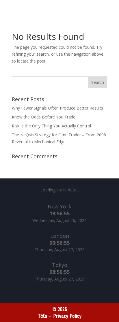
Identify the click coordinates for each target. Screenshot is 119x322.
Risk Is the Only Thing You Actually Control (52, 126)
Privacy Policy (67, 316)
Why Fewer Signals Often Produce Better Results (58, 108)
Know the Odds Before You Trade (43, 117)
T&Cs (42, 316)
